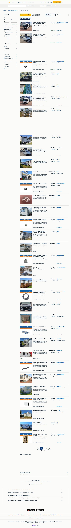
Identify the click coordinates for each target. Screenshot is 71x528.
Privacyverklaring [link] (43, 514)
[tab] (48, 15)
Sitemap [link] (42, 517)
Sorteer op (58, 12)
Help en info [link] (19, 2)
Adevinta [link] (37, 517)
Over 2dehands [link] (30, 517)
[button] (45, 2)
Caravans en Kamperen (24, 18)
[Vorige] (38, 448)
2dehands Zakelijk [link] (12, 514)
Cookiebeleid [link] (51, 514)
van (4, 19)
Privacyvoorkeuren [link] (59, 514)
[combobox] (17, 6)
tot (11, 19)
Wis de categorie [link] (14, 24)
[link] (12, 2)
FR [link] (62, 2)
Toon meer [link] (7, 38)
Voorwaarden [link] (24, 2)
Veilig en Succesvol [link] (21, 514)
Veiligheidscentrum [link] (30, 2)
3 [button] (46, 448)
